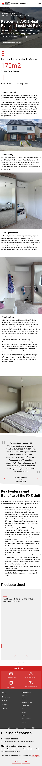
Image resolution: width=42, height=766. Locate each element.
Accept (26, 761)
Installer (4, 701)
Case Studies (25, 705)
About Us (24, 695)
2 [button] (21, 662)
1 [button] (18, 662)
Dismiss (16, 761)
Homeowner (6, 697)
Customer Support (27, 702)
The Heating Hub (26, 718)
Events (24, 712)
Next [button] (37, 478)
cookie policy (36, 756)
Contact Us (25, 699)
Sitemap (24, 722)
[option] (21, 460)
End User (4, 708)
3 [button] (23, 662)
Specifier (4, 704)
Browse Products (26, 692)
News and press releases (28, 709)
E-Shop (24, 715)
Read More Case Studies (12, 42)
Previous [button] (4, 478)
